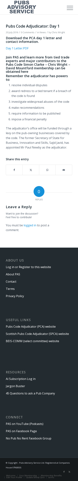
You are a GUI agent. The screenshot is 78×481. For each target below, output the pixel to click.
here (24, 71)
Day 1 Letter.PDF (17, 48)
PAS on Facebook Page (21, 431)
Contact (11, 282)
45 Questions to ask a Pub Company (30, 393)
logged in (30, 225)
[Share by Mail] (64, 170)
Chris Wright (58, 32)
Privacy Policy (15, 296)
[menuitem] (67, 7)
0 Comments (27, 32)
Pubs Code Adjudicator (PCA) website (31, 327)
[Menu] (67, 7)
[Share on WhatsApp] (47, 170)
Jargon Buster (15, 386)
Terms (10, 289)
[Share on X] (31, 170)
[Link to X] (69, 471)
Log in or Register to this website (28, 267)
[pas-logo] (32, 7)
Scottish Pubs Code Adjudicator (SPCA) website (37, 334)
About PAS (13, 274)
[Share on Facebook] (14, 170)
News (43, 32)
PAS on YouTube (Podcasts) (24, 424)
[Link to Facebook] (64, 471)
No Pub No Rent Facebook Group (28, 438)
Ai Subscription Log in (21, 379)
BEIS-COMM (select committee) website (32, 341)
